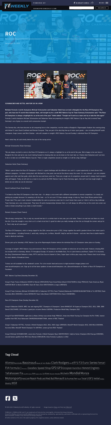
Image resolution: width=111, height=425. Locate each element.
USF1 (90, 378)
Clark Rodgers (60, 363)
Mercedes (57, 373)
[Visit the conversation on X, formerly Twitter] (15, 400)
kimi (33, 373)
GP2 (54, 368)
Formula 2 (24, 368)
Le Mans (46, 373)
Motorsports (13, 378)
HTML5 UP (68, 407)
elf (73, 362)
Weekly (8, 383)
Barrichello (18, 363)
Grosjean (67, 367)
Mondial (75, 373)
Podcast (41, 378)
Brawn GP (39, 363)
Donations (82, 3)
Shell (79, 379)
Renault (59, 378)
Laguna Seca (39, 373)
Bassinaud (29, 363)
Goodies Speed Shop (39, 368)
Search (102, 8)
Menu (102, 3)
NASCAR (26, 378)
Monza (85, 373)
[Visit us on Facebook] (7, 400)
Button (48, 363)
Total (84, 378)
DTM (71, 363)
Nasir (33, 378)
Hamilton (76, 368)
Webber (102, 379)
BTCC (44, 363)
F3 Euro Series (88, 363)
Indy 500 (25, 373)
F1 (76, 362)
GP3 (59, 368)
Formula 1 (16, 368)
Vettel (97, 378)
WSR (14, 383)
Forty (55, 407)
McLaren (52, 373)
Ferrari (101, 362)
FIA (7, 368)
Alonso (9, 363)
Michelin (64, 373)
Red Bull (50, 378)
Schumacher (71, 378)
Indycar (30, 373)
